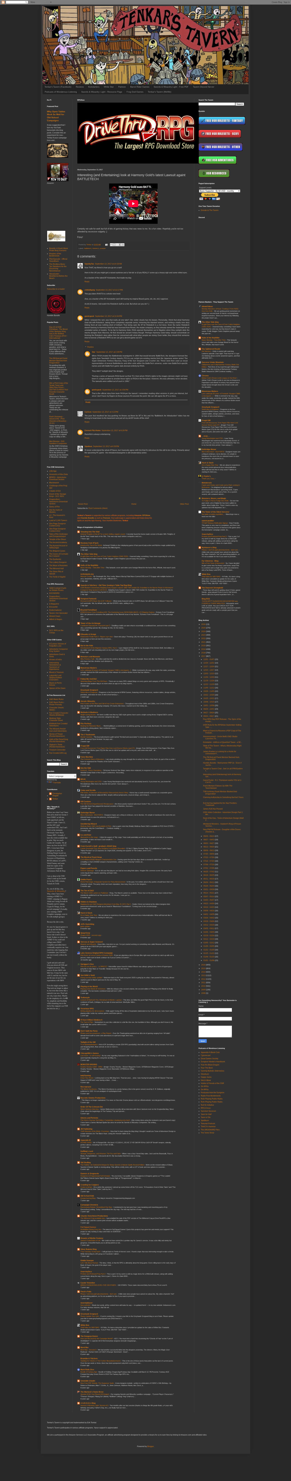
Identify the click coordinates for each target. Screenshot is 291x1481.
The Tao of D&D (87, 891)
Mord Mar (84, 1347)
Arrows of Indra (55, 659)
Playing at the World (89, 986)
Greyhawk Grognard (89, 690)
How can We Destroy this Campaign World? (96, 1338)
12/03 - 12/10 (209, 673)
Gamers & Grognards (89, 1174)
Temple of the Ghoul (57, 539)
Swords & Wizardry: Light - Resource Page (101, 92)
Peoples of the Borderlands (55, 255)
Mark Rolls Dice (87, 1370)
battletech (87, 248)
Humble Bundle (87, 518)
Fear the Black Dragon (210, 1065)
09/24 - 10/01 (209, 709)
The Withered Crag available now (92, 1218)
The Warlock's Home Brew (91, 1392)
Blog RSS (206, 599)
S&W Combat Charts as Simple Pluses (57, 589)
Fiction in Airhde (86, 1187)
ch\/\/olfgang (90, 290)
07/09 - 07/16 (209, 864)
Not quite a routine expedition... (213, 514)
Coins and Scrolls (88, 790)
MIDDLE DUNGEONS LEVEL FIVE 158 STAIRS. (98, 1285)
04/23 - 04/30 (209, 903)
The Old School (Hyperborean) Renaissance (97, 804)
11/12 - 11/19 (209, 684)
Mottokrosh (207, 483)
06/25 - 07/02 (209, 872)
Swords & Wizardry (56, 891)
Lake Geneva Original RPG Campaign (96, 953)
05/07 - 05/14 (209, 896)
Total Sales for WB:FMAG (90, 1327)
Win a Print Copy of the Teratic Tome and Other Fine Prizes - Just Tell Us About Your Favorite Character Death (58, 388)
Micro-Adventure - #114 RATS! (91, 815)
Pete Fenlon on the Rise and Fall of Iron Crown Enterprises (102, 703)
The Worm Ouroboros (88, 1089)
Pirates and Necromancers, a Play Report (96, 1033)
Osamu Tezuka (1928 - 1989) (91, 1067)
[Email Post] (106, 244)
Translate (57, 783)
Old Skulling (85, 1162)
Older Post (184, 504)
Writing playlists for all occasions (92, 1011)
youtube (103, 248)
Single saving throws (88, 715)
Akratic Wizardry (87, 701)
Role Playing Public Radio (211, 1099)
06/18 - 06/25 (209, 875)
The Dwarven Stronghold (212, 588)
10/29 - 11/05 (209, 691)
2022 (203, 638)
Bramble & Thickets (89, 1358)
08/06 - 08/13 (209, 850)
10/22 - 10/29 (209, 695)
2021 (203, 642)
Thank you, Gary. (208, 478)
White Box (84, 1325)
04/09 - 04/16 (209, 911)
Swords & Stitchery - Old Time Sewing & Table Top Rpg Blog (106, 585)
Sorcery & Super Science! (91, 942)
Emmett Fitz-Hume (93, 430)
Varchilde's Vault (87, 975)
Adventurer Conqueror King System (58, 650)
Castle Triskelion (87, 1283)
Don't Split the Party (89, 1031)
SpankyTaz (89, 264)
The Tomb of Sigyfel (57, 577)
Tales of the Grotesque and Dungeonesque (58, 535)
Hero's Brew (206, 1080)
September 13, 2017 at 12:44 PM (108, 316)
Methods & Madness (89, 712)
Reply (87, 282)
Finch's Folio (85, 1292)
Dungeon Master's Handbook (213, 1062)
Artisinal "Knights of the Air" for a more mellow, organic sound (102, 534)
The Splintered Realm (211, 349)
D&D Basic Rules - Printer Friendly (57, 703)
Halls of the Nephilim (89, 565)
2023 (203, 635)
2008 (203, 993)
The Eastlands (55, 559)
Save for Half (206, 1114)
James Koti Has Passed (213, 809)
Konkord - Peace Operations (91, 770)
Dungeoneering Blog (88, 1198)
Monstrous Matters (88, 668)
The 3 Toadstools (87, 735)
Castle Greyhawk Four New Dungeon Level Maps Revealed (102, 848)
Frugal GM (84, 746)
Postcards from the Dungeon (212, 1093)
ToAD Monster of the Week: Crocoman (94, 1131)
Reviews (80, 87)
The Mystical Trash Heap (91, 857)
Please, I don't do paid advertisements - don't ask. (98, 1294)
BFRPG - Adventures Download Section (57, 478)
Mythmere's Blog (209, 548)
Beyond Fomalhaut (88, 610)
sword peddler (208, 521)
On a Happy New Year (88, 915)
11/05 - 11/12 (209, 688)
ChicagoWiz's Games (89, 1053)
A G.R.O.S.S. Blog (87, 1403)
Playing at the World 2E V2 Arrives (93, 989)
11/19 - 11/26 (209, 681)
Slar (93, 352)
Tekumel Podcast (208, 1123)
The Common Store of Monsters (92, 759)
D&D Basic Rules (56, 699)
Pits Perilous (85, 724)
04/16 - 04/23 (209, 907)
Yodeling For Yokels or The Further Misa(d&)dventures (100, 1361)
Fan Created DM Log (58, 753)
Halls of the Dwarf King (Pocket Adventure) (58, 740)
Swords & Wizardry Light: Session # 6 (94, 1405)
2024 (203, 631)
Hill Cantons (85, 802)
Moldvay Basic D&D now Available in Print (95, 826)
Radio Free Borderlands (211, 1096)
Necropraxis (85, 1087)
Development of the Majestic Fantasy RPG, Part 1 (99, 648)
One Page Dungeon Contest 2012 (57, 530)
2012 (203, 979)
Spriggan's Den (87, 964)
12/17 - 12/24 (209, 666)
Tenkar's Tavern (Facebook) (58, 87)
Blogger (150, 1446)
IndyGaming (85, 1076)
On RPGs (205, 1086)
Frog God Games (135, 92)
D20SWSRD (54, 593)
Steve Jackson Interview (89, 1109)
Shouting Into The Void (89, 532)
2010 (203, 986)
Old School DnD (87, 1196)
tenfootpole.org (87, 574)
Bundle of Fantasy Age (88, 1372)
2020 (203, 646)
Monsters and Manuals (90, 657)
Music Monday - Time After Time (92, 568)
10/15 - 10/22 (209, 698)
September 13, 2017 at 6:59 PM (106, 446)
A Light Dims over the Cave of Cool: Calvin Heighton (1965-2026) (104, 556)
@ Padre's (206, 476)
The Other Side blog (88, 554)
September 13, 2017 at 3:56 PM (115, 390)
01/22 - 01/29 (209, 950)
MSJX (82, 779)
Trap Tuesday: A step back (90, 1252)
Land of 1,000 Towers (58, 520)
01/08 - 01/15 (209, 957)
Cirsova (205, 376)
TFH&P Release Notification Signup (215, 523)
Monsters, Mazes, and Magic (214, 498)
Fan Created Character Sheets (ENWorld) (58, 714)
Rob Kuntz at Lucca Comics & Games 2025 (96, 955)
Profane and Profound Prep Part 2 (93, 1274)
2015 (203, 968)
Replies (90, 347)
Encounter (53, 607)
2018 (203, 653)
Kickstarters (93, 87)
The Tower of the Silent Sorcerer (215, 512)
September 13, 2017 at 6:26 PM (114, 430)
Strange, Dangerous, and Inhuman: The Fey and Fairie (100, 1153)
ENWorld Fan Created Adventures (58, 725)
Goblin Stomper (87, 1260)
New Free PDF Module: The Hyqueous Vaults (97, 1383)
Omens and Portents (89, 1118)
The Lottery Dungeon (58, 562)
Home (133, 504)
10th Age (53, 471)
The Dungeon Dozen (89, 1336)
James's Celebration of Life (90, 1240)
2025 (203, 628)
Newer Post (83, 504)
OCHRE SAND (86, 1142)
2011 (203, 983)
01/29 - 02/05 (209, 946)
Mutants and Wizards (88, 944)
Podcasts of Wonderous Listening (61, 92)
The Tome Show (207, 1133)
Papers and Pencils (88, 868)
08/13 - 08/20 (209, 847)
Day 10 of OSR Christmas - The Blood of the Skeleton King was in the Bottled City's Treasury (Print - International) (58, 332)
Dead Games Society (209, 1059)
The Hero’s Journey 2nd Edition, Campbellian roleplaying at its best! (105, 1120)
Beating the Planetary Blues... (91, 726)
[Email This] (111, 244)
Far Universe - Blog (210, 561)
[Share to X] (117, 244)
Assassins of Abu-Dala (58, 474)
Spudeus (88, 446)
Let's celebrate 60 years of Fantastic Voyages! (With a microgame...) (105, 670)
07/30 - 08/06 (209, 854)
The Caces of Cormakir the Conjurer (58, 555)
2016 (203, 965)
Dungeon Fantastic (88, 599)
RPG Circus (206, 1108)
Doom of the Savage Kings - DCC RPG (57, 495)
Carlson (88, 412)
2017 (203, 656)
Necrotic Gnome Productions (92, 1098)
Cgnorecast (205, 1055)
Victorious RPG (87, 1009)
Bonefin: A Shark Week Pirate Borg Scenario (58, 249)
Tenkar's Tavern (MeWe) (159, 92)
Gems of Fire (54, 507)
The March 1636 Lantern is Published (94, 893)
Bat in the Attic (86, 646)
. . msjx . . (206, 436)
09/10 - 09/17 (209, 716)
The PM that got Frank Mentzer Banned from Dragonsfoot (58, 360)
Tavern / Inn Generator (58, 613)
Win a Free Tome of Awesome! (213, 563)
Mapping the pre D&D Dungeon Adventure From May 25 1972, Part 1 (105, 904)
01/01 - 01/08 (209, 960)
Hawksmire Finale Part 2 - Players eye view (96, 637)
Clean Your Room (87, 1078)
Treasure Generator (57, 750)
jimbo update (85, 926)
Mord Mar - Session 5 (88, 1350)
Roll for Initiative (207, 1105)
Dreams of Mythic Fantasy (91, 1238)
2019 (203, 649)
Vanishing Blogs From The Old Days (94, 681)
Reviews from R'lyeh (89, 543)
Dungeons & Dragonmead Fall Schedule (95, 1176)
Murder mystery (86, 737)
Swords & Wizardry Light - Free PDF (171, 87)
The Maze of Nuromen (58, 565)
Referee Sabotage (87, 871)
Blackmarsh (54, 483)
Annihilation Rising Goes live (91, 1229)
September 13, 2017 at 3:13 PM (105, 412)
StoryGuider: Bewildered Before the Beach (58, 276)
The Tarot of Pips (87, 1022)
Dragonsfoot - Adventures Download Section (58, 501)
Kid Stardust (206, 351)
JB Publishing (86, 1129)
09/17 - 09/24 (209, 713)
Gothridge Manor (87, 813)
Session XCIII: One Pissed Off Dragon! (95, 1394)
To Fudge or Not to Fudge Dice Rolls (215, 501)
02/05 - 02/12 (209, 943)
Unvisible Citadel (87, 1381)
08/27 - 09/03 (209, 840)
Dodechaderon (55, 610)
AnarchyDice (86, 1272)
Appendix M (85, 1140)
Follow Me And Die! (88, 679)
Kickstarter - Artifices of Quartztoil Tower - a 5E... (222, 742)
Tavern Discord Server (203, 87)
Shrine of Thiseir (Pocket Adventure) (57, 735)
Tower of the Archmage (90, 623)
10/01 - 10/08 (209, 705)
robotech (95, 248)
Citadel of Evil (55, 491)
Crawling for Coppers (89, 1185)
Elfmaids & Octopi (88, 634)
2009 (203, 990)
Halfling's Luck (86, 1151)
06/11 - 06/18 (209, 879)
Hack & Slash (86, 913)
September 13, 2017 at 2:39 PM (109, 352)
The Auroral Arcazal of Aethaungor (58, 547)
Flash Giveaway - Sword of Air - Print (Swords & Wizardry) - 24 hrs (58, 420)
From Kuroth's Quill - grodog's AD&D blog (98, 846)
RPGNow (146, 515)
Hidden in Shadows (88, 902)
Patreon (122, 87)
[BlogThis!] (114, 244)
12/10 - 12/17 (209, 670)
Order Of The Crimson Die (91, 1107)
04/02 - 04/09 (209, 914)
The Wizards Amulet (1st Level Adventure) (58, 730)
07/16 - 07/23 (209, 861)
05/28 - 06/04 (209, 886)
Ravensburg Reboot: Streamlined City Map (96, 1207)
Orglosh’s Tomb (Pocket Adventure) (57, 746)
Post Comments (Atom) (98, 508)
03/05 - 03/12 (209, 928)
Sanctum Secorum (208, 1111)
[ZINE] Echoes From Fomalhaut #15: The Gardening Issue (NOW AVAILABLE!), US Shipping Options (117, 612)
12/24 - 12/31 (209, 663)
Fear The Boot (206, 1068)
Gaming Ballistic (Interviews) (212, 1071)
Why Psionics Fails (87, 659)
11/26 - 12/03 (209, 677)
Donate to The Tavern (210, 210)
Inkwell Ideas (207, 306)
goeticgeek (89, 316)
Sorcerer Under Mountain (213, 362)
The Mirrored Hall (56, 568)
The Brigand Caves (57, 551)
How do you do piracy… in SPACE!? (93, 966)
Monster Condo (86, 576)
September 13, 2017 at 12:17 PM (109, 290)
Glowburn (205, 1074)
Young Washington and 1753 (91, 781)
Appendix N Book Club (210, 1052)
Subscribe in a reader (56, 289)
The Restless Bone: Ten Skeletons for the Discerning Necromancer (58, 267)
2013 (203, 975)
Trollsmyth (85, 998)
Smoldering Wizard (88, 824)
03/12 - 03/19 (209, 925)
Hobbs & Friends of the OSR (212, 1083)
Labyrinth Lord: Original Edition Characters (55, 677)
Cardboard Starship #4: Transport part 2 (95, 625)
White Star (109, 87)
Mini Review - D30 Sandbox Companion (58, 442)
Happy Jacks (206, 1077)
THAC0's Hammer (208, 1127)
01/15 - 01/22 (209, 953)
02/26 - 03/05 (209, 932)
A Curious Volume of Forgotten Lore (57, 645)
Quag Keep (85, 933)
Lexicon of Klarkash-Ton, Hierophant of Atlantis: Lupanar (101, 1000)
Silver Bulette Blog (88, 1249)
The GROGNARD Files (210, 1130)
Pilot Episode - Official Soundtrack (58, 260)
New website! (85, 1305)
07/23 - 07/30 (209, 857)
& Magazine (54, 604)
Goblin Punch (86, 879)
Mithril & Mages (55, 619)
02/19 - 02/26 (209, 935)
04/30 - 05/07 (209, 900)
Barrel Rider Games (139, 87)
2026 (203, 624)
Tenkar (55, 799)
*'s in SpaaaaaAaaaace (89, 1044)
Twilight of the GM (87, 1042)
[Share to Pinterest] (122, 244)
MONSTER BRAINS (88, 1064)
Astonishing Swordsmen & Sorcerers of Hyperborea (55, 666)
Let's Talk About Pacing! (89, 1263)
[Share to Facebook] (120, 244)
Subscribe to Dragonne (89, 692)
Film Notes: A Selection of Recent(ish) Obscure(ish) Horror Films (104, 793)
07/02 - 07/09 (209, 868)
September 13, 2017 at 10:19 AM (108, 264)
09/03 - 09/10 (209, 836)
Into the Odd (85, 768)
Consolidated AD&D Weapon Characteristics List (98, 859)
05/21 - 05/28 (209, 889)
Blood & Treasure (56, 672)
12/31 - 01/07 (209, 659)
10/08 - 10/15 (209, 702)
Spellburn (205, 1120)
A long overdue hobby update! (91, 977)
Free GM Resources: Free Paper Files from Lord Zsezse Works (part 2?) (107, 748)
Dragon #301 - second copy (91, 935)
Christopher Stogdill (57, 794)
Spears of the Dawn (57, 688)
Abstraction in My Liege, (89, 837)
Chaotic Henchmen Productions (94, 1216)
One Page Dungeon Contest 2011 (57, 525)
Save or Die (206, 1117)
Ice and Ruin (85, 835)
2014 (203, 972)
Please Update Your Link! (89, 1316)
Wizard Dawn (54, 616)
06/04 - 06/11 (209, 882)
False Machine (86, 757)
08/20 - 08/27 (209, 843)
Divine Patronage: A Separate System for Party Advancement (103, 882)
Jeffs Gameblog (87, 924)
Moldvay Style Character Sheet (56, 719)
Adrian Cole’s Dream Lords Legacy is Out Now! (219, 378)
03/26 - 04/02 (209, 918)
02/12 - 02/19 (209, 939)
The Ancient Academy (58, 542)
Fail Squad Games (88, 1227)
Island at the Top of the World (91, 545)
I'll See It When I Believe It (91, 1020)
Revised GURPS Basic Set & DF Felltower (96, 601)
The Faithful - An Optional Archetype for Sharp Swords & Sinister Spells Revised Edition (112, 1165)
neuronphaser (86, 1303)
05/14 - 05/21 (209, 893)
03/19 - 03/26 (209, 921)
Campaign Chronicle (89, 1205)
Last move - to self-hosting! (90, 1055)
